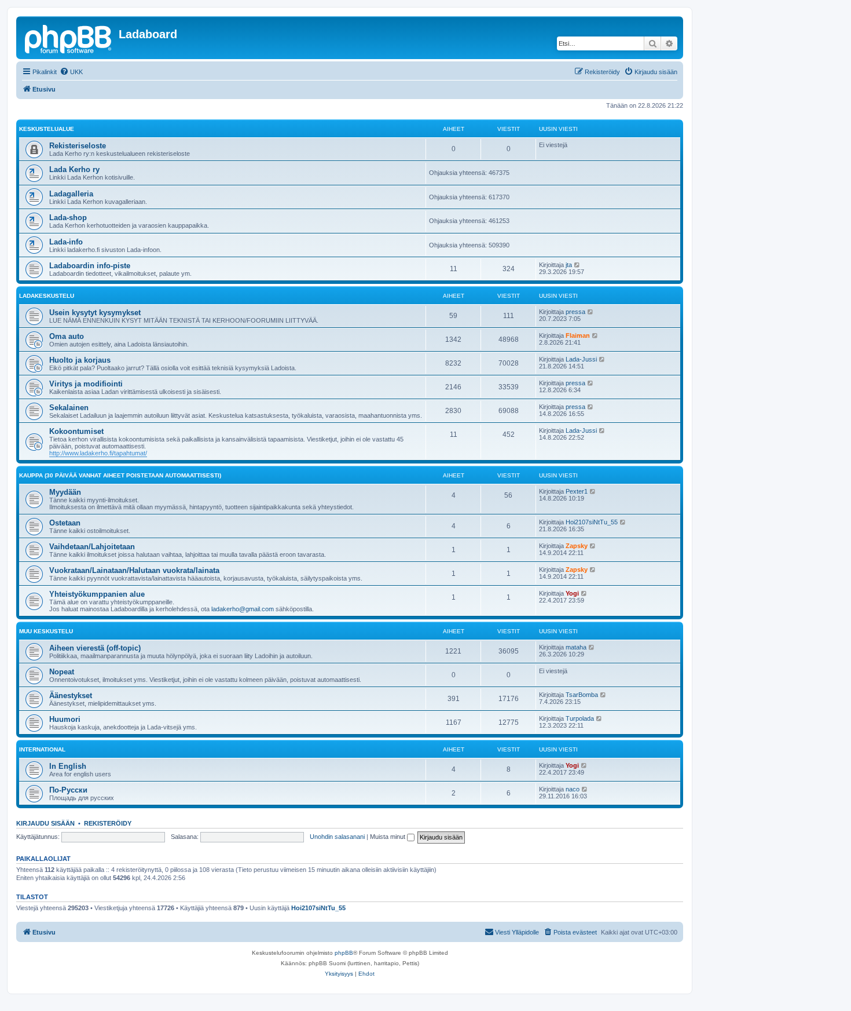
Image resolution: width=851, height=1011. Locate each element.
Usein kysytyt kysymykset (95, 312)
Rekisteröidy (107, 823)
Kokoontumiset (76, 431)
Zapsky (577, 545)
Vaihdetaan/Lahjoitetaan (92, 546)
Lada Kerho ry (74, 169)
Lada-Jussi (581, 359)
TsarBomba (582, 694)
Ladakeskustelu (46, 296)
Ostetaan (64, 523)
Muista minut (388, 836)
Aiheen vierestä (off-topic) (95, 648)
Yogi (572, 593)
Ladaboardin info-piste (89, 265)
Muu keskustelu (46, 631)
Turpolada (580, 718)
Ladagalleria (71, 193)
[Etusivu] (69, 37)
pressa (575, 311)
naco (572, 789)
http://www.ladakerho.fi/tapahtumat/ (98, 453)
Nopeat (61, 671)
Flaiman (578, 335)
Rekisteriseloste (77, 145)
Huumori (64, 719)
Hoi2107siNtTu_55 (592, 522)
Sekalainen (69, 407)
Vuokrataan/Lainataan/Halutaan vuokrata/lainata (134, 570)
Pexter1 (577, 491)
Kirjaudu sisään (45, 823)
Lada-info (66, 242)
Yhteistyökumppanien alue (97, 594)
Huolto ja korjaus (80, 360)
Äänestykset (70, 695)
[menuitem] (71, 72)
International (42, 749)
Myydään (65, 492)
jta (569, 264)
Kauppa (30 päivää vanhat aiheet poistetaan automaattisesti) (120, 475)
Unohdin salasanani (337, 836)
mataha (576, 647)
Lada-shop (68, 217)
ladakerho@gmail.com (242, 608)
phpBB (344, 953)
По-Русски (68, 790)
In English (67, 766)
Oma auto (66, 336)
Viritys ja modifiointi (86, 383)
